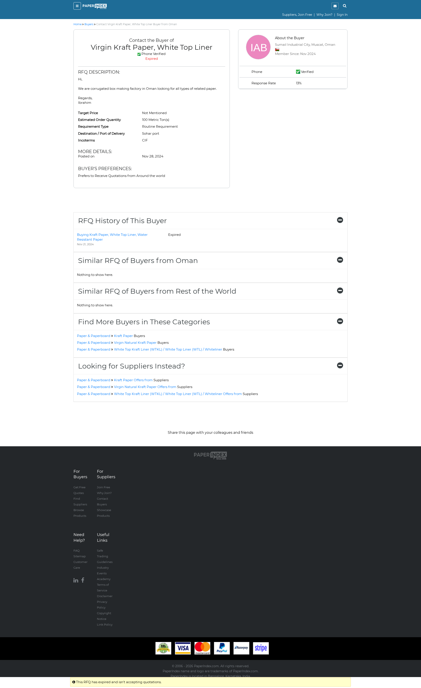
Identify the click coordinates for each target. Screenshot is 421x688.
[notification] (335, 6)
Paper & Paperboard (93, 336)
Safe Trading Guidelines (104, 556)
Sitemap (79, 556)
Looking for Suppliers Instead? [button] (131, 366)
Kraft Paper (129, 336)
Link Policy (104, 624)
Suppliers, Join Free (297, 15)
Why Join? (324, 15)
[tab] (210, 220)
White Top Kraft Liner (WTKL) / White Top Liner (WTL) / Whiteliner (174, 349)
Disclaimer (104, 596)
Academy (104, 579)
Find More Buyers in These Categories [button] (144, 322)
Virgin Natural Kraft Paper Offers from (153, 387)
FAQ (76, 550)
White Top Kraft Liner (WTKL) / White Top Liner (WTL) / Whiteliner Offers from (186, 394)
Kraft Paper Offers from (141, 380)
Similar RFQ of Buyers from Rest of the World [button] (157, 291)
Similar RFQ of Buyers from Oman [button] (138, 260)
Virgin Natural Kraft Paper (141, 342)
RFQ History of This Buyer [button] (122, 220)
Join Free (103, 487)
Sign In (342, 15)
